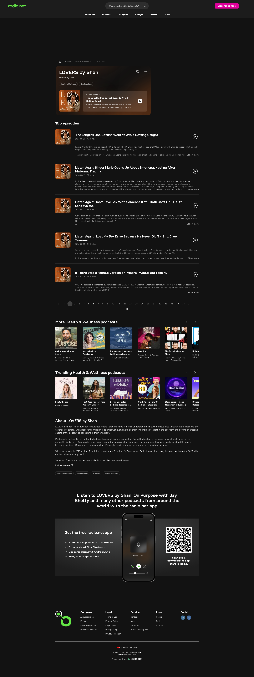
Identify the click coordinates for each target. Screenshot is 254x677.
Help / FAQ (135, 625)
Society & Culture (111, 473)
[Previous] (186, 320)
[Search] (145, 6)
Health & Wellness (68, 84)
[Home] (60, 62)
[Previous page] (64, 304)
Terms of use (111, 617)
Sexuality (96, 473)
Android (159, 625)
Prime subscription (139, 630)
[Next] (195, 320)
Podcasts (106, 15)
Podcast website (62, 465)
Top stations (89, 15)
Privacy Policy (111, 621)
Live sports (123, 15)
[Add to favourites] (138, 71)
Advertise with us (88, 625)
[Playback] (140, 101)
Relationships (86, 84)
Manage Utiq (111, 630)
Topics (167, 15)
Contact (134, 617)
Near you (139, 15)
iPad (158, 621)
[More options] (145, 71)
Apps (133, 621)
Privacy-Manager (113, 634)
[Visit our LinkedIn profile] (183, 617)
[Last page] (127, 309)
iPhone (159, 617)
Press (83, 621)
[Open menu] (244, 6)
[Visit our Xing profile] (189, 617)
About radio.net (87, 617)
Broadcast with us (88, 630)
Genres (154, 15)
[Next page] (195, 304)
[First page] (58, 304)
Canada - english (129, 648)
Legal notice (110, 625)
